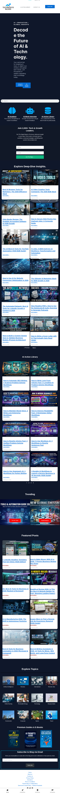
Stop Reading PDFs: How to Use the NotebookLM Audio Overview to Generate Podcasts (44, 308)
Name (17, 145)
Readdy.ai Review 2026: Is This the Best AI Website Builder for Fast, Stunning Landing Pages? (42, 591)
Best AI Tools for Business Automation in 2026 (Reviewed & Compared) (15, 651)
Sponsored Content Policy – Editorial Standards (30, 785)
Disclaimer (30, 780)
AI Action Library (25, 7)
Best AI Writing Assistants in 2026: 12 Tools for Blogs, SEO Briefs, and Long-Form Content (42, 651)
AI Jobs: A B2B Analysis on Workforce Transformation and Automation (43, 251)
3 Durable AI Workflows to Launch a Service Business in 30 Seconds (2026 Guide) (43, 473)
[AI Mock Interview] (30, 110)
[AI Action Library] (48, 110)
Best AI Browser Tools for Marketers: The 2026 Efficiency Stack (15, 192)
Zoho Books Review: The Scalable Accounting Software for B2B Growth (14, 221)
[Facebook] (27, 788)
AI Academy (12, 116)
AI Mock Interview (30, 116)
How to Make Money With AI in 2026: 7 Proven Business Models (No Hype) (43, 561)
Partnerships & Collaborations (30, 783)
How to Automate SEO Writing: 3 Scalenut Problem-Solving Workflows (15, 383)
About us (30, 774)
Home (30, 772)
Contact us (36, 7)
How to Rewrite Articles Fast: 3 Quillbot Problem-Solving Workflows (15, 443)
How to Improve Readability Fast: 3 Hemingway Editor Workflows (42, 413)
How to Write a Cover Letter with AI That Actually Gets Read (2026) (44, 338)
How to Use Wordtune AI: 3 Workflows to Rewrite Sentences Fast (41, 443)
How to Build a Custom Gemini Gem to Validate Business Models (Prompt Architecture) (15, 338)
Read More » (6, 195)
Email (17, 150)
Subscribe (30, 765)
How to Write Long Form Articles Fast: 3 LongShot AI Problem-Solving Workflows (42, 383)
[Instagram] (32, 788)
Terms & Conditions (30, 781)
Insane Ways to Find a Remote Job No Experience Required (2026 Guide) (42, 621)
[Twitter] (30, 788)
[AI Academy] (12, 110)
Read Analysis (45, 520)
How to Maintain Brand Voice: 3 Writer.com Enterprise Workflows (15, 413)
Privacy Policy (30, 778)
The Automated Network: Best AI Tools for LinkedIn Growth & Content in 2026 (15, 308)
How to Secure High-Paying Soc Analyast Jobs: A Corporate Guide (43, 221)
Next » (34, 347)
